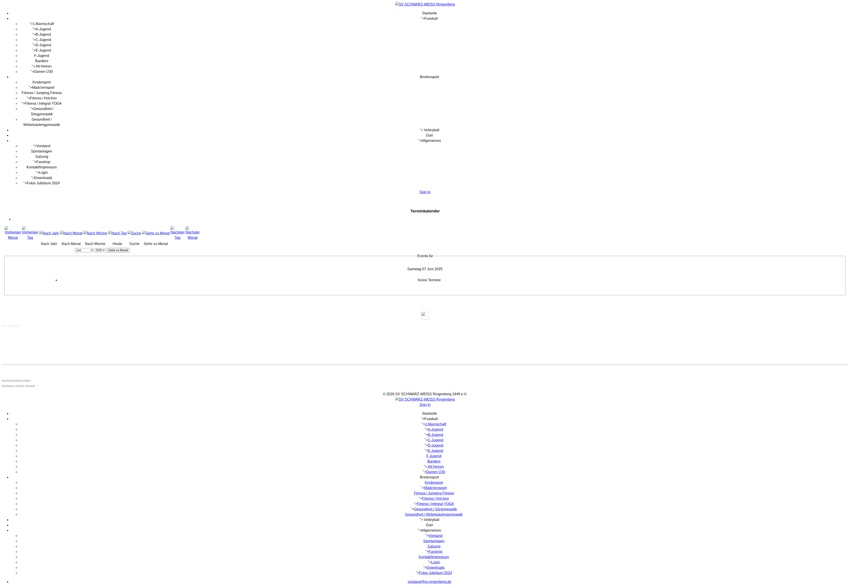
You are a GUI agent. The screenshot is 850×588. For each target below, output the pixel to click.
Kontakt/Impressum (42, 167)
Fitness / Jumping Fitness (42, 93)
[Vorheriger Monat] (13, 237)
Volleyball (431, 130)
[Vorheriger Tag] (30, 237)
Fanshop (43, 162)
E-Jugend (43, 50)
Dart (429, 135)
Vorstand (43, 146)
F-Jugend (41, 56)
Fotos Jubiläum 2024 (43, 183)
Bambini (41, 61)
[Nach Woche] (95, 233)
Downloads (43, 178)
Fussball (431, 18)
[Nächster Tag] (177, 237)
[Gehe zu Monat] (156, 233)
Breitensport (429, 77)
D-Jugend (43, 45)
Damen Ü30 (43, 71)
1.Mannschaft (43, 24)
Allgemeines (431, 141)
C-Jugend (43, 40)
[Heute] (117, 233)
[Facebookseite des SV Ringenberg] (425, 316)
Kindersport (42, 82)
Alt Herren (43, 66)
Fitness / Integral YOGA (43, 103)
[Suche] (134, 233)
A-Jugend (43, 29)
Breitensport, (8, 385)
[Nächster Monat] (192, 237)
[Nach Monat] (71, 233)
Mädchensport (43, 87)
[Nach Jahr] (49, 233)
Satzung (41, 156)
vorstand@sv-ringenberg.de (23, 353)
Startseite (429, 13)
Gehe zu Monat (118, 250)
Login (43, 172)
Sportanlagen (41, 151)
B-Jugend (43, 34)
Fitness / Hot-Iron (43, 98)
